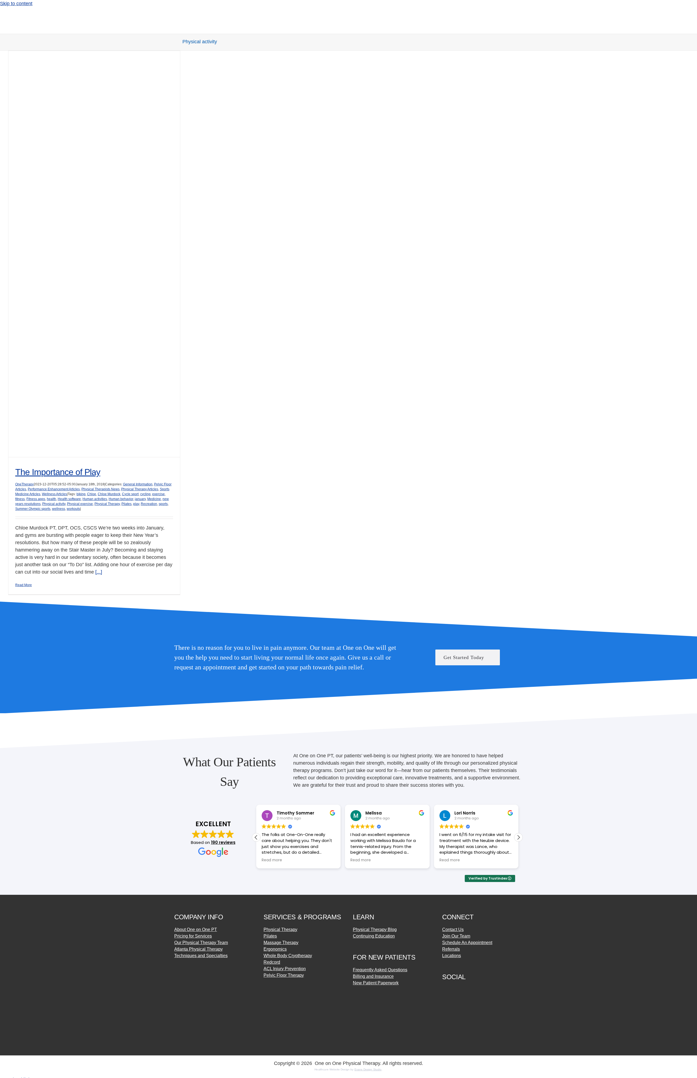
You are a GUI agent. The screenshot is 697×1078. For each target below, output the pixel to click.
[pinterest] (464, 989)
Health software (69, 499)
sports (163, 504)
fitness (20, 499)
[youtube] (474, 989)
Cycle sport (130, 494)
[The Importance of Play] (94, 254)
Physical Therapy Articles (139, 489)
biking (81, 494)
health (51, 499)
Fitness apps (35, 499)
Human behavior (121, 499)
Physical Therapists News (100, 489)
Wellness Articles (54, 494)
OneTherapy (24, 484)
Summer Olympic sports (32, 509)
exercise (158, 494)
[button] (518, 837)
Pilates (126, 504)
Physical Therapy (107, 504)
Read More (23, 585)
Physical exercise (80, 504)
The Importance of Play (57, 472)
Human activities (94, 499)
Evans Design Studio (368, 1069)
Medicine (154, 499)
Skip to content (16, 3)
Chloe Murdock (109, 494)
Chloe (91, 494)
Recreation (149, 504)
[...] (98, 572)
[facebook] (444, 989)
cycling (145, 494)
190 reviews (223, 842)
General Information (137, 484)
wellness (58, 509)
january (140, 499)
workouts (73, 509)
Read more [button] (272, 860)
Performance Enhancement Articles (54, 489)
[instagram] (454, 989)
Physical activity (53, 504)
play (136, 504)
